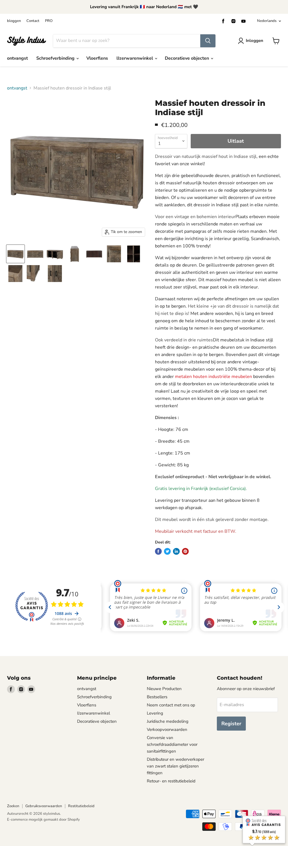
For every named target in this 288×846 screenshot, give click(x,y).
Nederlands (266, 20)
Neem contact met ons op (171, 705)
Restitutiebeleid (81, 806)
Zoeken (13, 806)
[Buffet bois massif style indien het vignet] (15, 254)
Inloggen (254, 40)
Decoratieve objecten (187, 58)
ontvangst (17, 58)
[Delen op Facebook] (158, 551)
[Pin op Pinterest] (185, 551)
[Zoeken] (207, 40)
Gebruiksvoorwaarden (43, 806)
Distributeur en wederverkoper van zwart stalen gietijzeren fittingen (175, 766)
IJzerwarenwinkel (135, 58)
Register (231, 723)
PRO (49, 21)
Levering (155, 713)
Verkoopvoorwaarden (167, 729)
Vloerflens (97, 58)
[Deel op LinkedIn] (176, 551)
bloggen (14, 21)
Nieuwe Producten (164, 688)
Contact (32, 21)
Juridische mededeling (167, 721)
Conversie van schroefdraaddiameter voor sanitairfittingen (172, 744)
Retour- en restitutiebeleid (171, 781)
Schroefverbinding (56, 58)
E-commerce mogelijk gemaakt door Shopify (43, 819)
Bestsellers (157, 697)
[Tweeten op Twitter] (167, 551)
